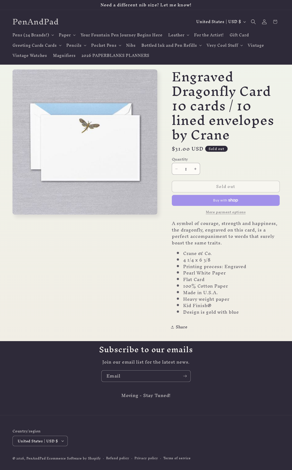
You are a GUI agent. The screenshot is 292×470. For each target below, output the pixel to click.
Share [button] (182, 326)
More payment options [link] (226, 212)
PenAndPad (36, 458)
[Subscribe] (185, 376)
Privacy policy (146, 458)
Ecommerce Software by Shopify (74, 458)
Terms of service (177, 458)
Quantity (180, 159)
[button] (33, 35)
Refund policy (117, 458)
